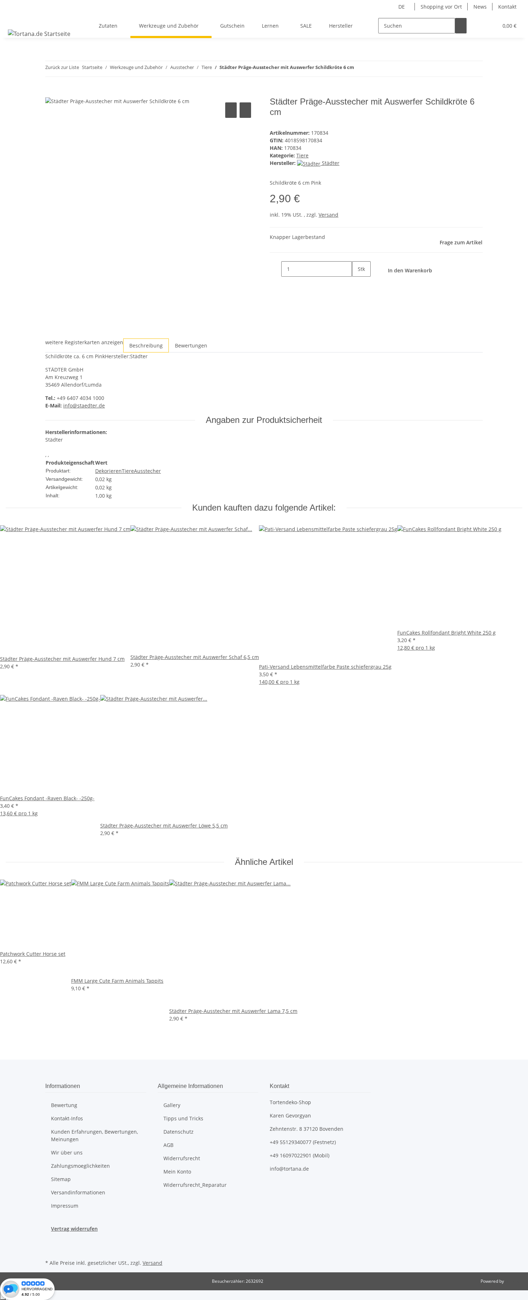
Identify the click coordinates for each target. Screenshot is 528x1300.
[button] (478, 25)
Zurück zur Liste (62, 67)
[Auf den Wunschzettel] (245, 110)
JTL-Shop (513, 1281)
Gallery (171, 1105)
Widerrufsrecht (181, 1158)
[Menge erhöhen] (357, 284)
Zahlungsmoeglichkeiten (80, 1165)
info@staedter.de (84, 405)
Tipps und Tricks (183, 1118)
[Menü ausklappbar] (15, 19)
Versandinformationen (78, 1192)
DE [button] (402, 6)
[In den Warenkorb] (51, 93)
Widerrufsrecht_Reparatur (195, 1184)
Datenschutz (178, 1131)
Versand (328, 214)
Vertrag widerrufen (74, 1228)
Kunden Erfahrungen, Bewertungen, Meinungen (94, 1135)
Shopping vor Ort (441, 6)
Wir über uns (67, 1152)
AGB (168, 1145)
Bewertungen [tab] (191, 345)
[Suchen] (461, 25)
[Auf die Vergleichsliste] (231, 110)
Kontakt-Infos (67, 1118)
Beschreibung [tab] (146, 345)
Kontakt (507, 6)
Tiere (302, 155)
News (480, 6)
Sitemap (61, 1179)
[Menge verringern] (275, 269)
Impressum (64, 1205)
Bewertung (64, 1105)
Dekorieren (108, 470)
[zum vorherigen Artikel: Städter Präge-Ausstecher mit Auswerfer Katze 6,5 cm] (360, 69)
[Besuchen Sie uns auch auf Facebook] (51, 1241)
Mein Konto (177, 1171)
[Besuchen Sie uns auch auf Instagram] (51, 1249)
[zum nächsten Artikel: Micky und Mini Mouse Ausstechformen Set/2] (373, 69)
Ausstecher (147, 470)
